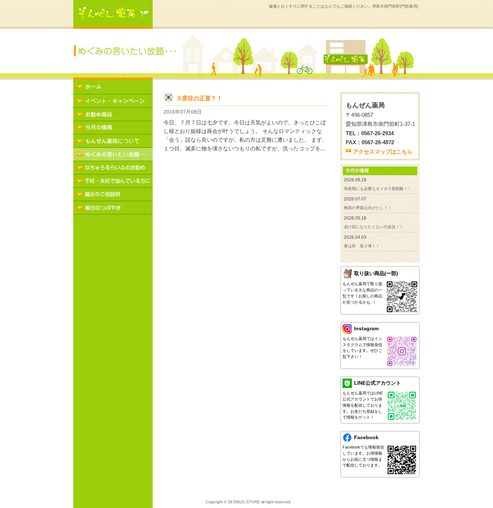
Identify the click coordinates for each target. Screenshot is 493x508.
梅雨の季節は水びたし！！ (368, 208)
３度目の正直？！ (199, 98)
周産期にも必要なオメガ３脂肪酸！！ (377, 188)
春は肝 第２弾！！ (362, 246)
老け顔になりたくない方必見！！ (373, 227)
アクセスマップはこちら (383, 152)
